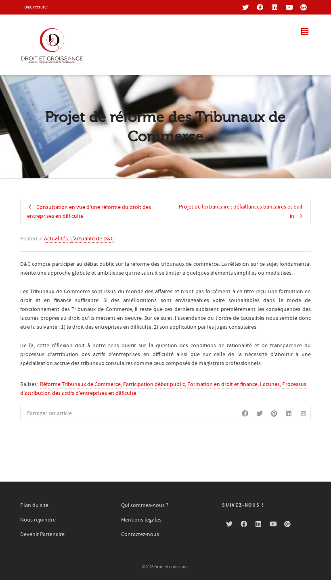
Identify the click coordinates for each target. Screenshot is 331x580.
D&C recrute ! (36, 7)
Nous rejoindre (38, 520)
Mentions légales (141, 520)
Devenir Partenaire (42, 534)
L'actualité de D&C (92, 238)
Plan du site (34, 505)
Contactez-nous (140, 534)
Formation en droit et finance (222, 384)
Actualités (56, 238)
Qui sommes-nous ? (144, 505)
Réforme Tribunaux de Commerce (80, 384)
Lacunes (270, 384)
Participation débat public (154, 384)
